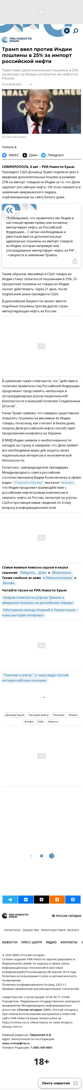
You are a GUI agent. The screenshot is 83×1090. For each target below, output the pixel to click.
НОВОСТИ (9, 943)
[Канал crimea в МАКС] (73, 900)
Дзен (42, 573)
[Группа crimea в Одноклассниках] (57, 900)
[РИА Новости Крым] (16, 39)
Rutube (8, 583)
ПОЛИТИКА (12, 930)
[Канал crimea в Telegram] (10, 900)
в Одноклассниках (58, 578)
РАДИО (51, 943)
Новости (53, 721)
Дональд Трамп (14, 715)
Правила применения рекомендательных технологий (40, 989)
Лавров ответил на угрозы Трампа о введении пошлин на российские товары (38, 600)
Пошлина (58, 715)
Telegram (27, 573)
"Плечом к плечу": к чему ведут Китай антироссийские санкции (35, 678)
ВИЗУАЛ (73, 930)
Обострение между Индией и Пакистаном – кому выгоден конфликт (40, 613)
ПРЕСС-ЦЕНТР (31, 943)
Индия (73, 715)
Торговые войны (39, 715)
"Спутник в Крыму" (28, 482)
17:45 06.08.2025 (12, 84)
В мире (29, 721)
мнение (67, 482)
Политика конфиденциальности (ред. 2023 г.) (34, 985)
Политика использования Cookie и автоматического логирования (39, 978)
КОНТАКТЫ (69, 943)
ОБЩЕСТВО (31, 930)
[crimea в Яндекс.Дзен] (41, 900)
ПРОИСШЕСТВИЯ (53, 930)
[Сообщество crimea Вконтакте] (25, 900)
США (41, 721)
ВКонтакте (61, 573)
